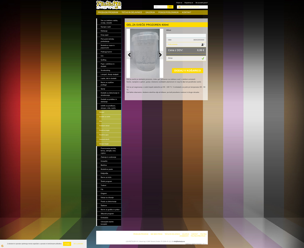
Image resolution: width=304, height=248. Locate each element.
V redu (67, 244)
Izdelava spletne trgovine (193, 244)
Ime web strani (156, 234)
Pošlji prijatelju (173, 44)
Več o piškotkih (78, 244)
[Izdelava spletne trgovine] (204, 244)
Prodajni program (108, 12)
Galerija (150, 12)
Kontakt (186, 12)
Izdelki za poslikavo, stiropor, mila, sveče (148, 20)
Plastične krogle (104, 130)
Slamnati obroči (104, 139)
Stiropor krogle (104, 144)
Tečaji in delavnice (132, 12)
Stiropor (101, 112)
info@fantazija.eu (179, 241)
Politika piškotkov (198, 236)
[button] (160, 55)
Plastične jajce (104, 135)
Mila (100, 121)
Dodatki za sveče (104, 117)
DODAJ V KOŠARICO (187, 70)
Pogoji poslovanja (168, 12)
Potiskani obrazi (104, 126)
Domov (129, 20)
